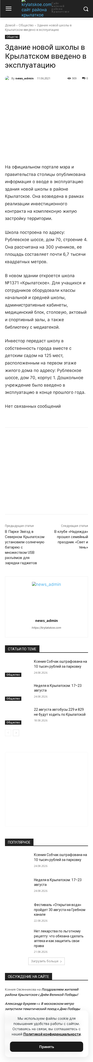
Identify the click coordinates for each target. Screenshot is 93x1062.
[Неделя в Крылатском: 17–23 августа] (17, 692)
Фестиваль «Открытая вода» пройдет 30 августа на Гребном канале (59, 909)
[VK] (26, 91)
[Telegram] (37, 91)
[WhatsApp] (48, 91)
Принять (46, 1047)
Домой (10, 25)
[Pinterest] (60, 91)
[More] (71, 91)
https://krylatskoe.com (46, 627)
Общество (26, 25)
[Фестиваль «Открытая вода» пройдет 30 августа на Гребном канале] (17, 911)
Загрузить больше (45, 961)
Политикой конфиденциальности (52, 1034)
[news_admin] (8, 78)
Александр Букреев (20, 1003)
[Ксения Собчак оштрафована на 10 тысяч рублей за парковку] (17, 668)
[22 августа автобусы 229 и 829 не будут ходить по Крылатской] (17, 716)
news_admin (24, 78)
